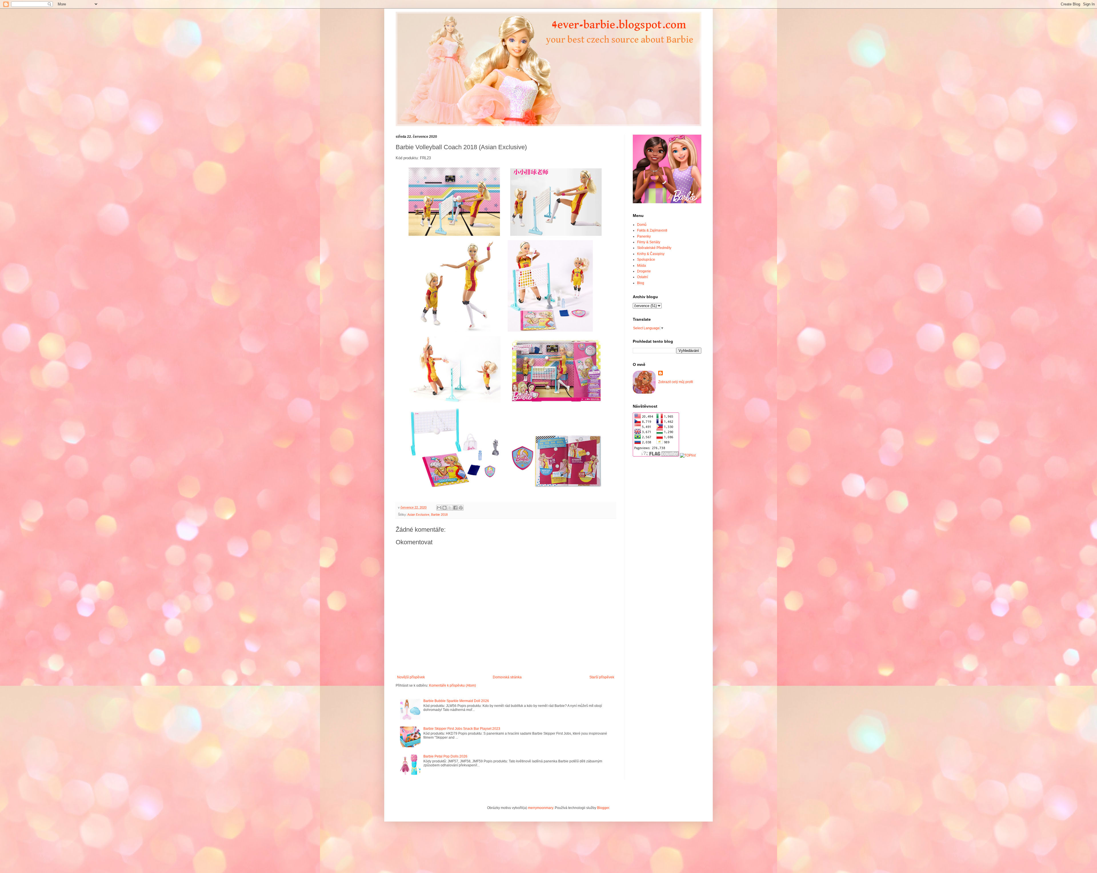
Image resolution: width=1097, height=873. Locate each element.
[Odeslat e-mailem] (439, 508)
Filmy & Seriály (648, 242)
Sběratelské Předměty (654, 248)
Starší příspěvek (601, 677)
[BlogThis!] (444, 508)
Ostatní (642, 277)
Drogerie (644, 271)
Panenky (644, 236)
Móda (641, 266)
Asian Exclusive (418, 514)
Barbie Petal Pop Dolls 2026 (445, 756)
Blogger (603, 808)
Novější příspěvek (411, 677)
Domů (641, 225)
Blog (640, 283)
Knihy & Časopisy (650, 254)
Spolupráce (646, 260)
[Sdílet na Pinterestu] (461, 508)
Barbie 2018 (439, 514)
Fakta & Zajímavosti (652, 230)
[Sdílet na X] (450, 508)
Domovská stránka (507, 677)
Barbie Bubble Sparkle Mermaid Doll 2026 (456, 701)
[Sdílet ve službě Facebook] (455, 508)
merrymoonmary (540, 808)
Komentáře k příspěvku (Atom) (452, 685)
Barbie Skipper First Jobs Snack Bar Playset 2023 (461, 729)
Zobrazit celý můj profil (675, 382)
